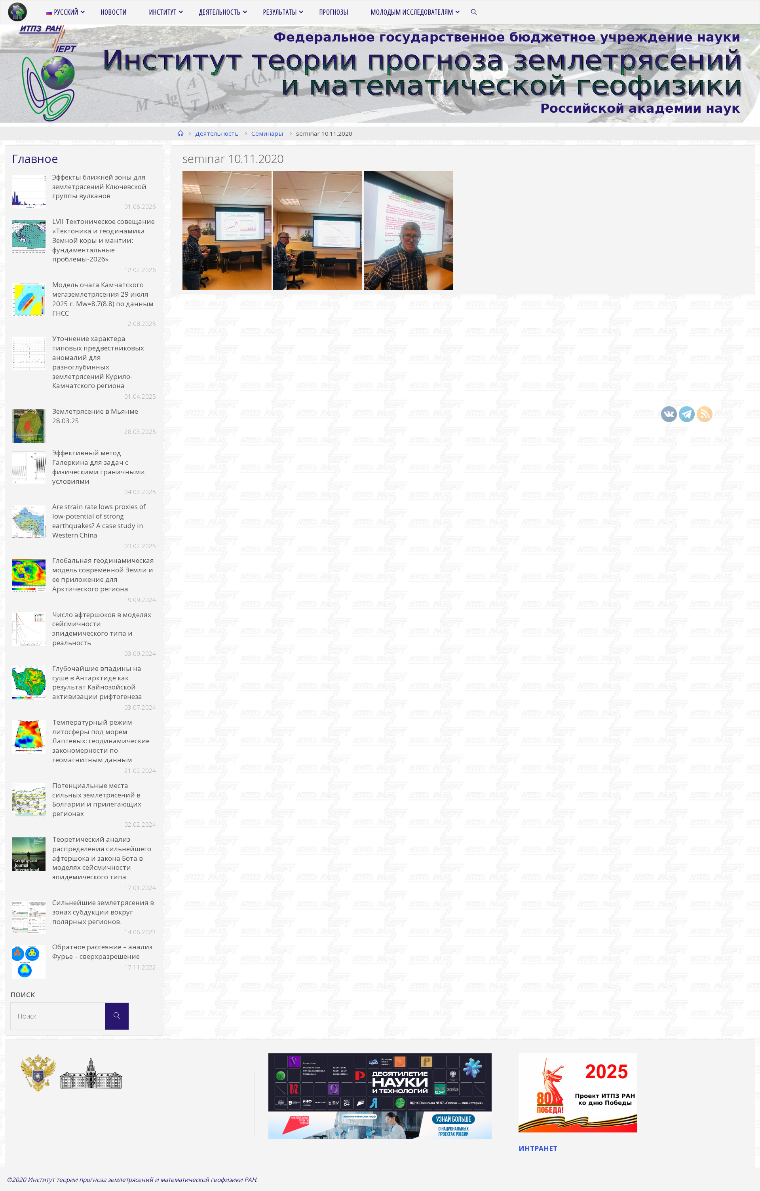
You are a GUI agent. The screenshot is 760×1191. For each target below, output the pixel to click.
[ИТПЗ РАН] (17, 12)
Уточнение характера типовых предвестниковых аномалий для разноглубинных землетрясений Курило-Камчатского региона (98, 362)
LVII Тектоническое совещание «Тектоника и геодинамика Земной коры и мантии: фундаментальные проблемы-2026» (103, 240)
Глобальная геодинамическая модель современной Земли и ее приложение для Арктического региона (103, 574)
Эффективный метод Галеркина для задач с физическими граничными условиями (98, 466)
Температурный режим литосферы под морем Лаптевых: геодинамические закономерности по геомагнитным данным (101, 741)
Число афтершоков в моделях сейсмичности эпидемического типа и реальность (101, 628)
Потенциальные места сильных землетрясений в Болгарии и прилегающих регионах (96, 799)
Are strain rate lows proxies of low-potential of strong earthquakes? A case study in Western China (99, 520)
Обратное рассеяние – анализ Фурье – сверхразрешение (102, 951)
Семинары (267, 133)
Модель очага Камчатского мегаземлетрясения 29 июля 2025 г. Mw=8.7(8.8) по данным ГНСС (103, 298)
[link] (474, 12)
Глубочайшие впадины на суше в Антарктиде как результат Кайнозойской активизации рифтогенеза (97, 682)
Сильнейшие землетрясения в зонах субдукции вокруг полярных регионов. (103, 912)
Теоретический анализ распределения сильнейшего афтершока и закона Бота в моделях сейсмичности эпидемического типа (101, 858)
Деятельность (217, 133)
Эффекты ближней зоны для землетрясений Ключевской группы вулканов (99, 186)
